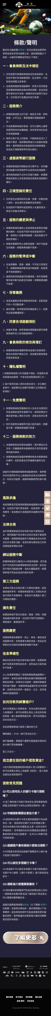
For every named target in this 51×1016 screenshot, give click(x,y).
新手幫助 (19, 997)
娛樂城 (21, 50)
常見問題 (29, 997)
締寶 (43, 904)
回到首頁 (30, 1001)
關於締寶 (9, 997)
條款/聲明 (20, 1001)
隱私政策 (38, 997)
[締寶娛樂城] (25, 4)
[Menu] (4, 4)
